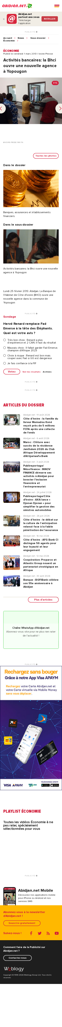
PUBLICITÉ (30, 32)
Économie (9, 41)
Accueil (7, 38)
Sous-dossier (38, 38)
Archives (47, 372)
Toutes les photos (45, 155)
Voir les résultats (31, 372)
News (21, 38)
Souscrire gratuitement (22, 923)
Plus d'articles (43, 599)
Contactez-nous (17, 957)
